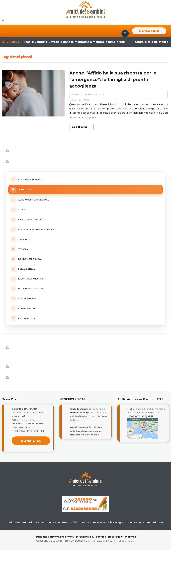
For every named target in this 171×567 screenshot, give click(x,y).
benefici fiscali (78, 412)
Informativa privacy (62, 536)
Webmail (130, 536)
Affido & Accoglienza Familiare (88, 94)
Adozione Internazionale (23, 522)
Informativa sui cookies (91, 536)
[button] (4, 31)
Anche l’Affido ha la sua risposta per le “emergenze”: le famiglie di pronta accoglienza (112, 79)
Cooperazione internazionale (145, 522)
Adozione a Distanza (55, 522)
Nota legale (115, 536)
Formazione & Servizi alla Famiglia (102, 522)
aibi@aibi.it (148, 416)
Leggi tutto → (81, 126)
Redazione (40, 536)
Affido (74, 522)
